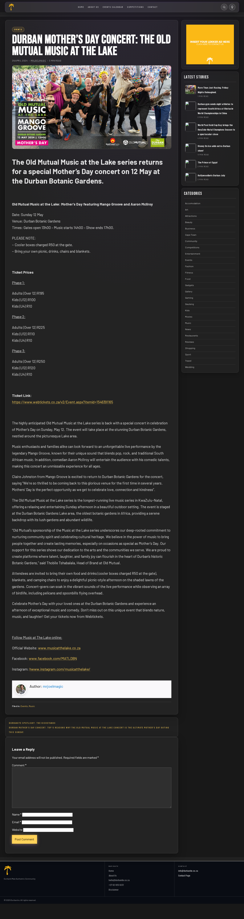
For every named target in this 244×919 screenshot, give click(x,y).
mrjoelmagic (38, 60)
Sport (188, 354)
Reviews (189, 341)
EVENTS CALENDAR (113, 7)
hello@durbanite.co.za (119, 880)
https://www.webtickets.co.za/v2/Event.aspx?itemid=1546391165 (62, 402)
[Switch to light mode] (232, 7)
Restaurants (191, 335)
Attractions (191, 215)
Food (187, 278)
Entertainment (192, 253)
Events (24, 706)
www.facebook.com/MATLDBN (53, 658)
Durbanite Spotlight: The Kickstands (32, 722)
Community (191, 240)
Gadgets (189, 285)
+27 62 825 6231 (116, 884)
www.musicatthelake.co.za (59, 648)
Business (190, 228)
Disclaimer (114, 889)
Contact (153, 7)
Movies (188, 316)
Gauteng (189, 303)
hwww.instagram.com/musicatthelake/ (59, 669)
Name (17, 814)
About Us (93, 7)
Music (32, 706)
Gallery (188, 291)
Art (186, 209)
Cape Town (190, 234)
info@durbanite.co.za (188, 870)
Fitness (189, 272)
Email (16, 822)
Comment (19, 765)
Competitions (135, 7)
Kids (187, 310)
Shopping (190, 348)
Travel (188, 360)
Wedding (189, 366)
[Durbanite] (12, 7)
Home (81, 7)
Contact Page (184, 875)
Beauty (188, 222)
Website (17, 829)
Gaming (189, 297)
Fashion (189, 266)
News (188, 329)
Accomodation (192, 203)
